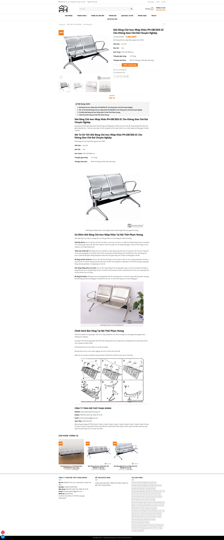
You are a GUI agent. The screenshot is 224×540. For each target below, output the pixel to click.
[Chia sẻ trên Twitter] (118, 76)
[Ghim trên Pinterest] (124, 76)
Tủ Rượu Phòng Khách (137, 531)
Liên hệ (163, 2)
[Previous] (61, 53)
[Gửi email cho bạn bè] (121, 76)
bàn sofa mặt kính (147, 497)
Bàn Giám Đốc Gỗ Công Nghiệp (139, 482)
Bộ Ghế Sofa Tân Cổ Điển (138, 508)
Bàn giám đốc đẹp (150, 488)
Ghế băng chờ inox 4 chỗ (158, 511)
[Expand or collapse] (147, 104)
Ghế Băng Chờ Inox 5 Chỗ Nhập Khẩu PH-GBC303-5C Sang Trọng (71, 467)
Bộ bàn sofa (161, 502)
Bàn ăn (146, 502)
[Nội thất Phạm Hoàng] (67, 9)
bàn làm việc (161, 491)
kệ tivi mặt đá (153, 528)
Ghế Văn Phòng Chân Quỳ (138, 516)
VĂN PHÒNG (68, 16)
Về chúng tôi (151, 2)
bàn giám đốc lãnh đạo (155, 485)
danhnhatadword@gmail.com (88, 418)
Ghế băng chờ (135, 511)
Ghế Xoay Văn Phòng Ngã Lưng (140, 528)
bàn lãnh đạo (135, 494)
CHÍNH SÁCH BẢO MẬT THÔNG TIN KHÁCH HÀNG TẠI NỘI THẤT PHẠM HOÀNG (111, 484)
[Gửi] (131, 9)
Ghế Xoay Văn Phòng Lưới (156, 525)
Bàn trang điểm (136, 499)
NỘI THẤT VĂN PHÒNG (74, 24)
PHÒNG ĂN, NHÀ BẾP (97, 16)
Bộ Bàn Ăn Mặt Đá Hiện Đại (139, 505)
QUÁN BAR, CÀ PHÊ (127, 16)
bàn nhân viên (144, 494)
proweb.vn (128, 538)
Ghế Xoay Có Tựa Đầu (149, 519)
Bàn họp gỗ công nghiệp (138, 491)
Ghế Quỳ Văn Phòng (146, 514)
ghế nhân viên (135, 514)
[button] (61, 77)
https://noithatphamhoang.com (90, 412)
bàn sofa (158, 494)
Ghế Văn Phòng (157, 514)
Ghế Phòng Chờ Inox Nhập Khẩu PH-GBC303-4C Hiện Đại (98, 467)
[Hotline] (3, 532)
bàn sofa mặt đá (157, 497)
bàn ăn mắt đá (153, 502)
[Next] (107, 53)
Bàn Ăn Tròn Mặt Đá (137, 502)
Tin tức (158, 2)
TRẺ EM (153, 16)
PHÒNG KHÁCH (81, 16)
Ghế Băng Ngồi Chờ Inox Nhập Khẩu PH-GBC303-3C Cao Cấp (125, 467)
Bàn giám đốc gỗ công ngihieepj (140, 485)
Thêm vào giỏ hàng (129, 65)
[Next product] (163, 24)
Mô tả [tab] (112, 98)
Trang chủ (62, 24)
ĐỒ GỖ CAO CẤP (112, 19)
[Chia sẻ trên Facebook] (114, 76)
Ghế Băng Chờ (87, 24)
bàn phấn (151, 494)
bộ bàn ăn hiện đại (159, 505)
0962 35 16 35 (97, 415)
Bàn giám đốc (152, 482)
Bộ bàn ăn (150, 505)
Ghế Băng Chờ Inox (120, 72)
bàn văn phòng (151, 499)
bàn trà (143, 499)
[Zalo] (3, 537)
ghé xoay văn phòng (151, 508)
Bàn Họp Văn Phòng (151, 491)
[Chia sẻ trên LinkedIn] (127, 76)
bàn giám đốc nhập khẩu (138, 488)
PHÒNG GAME (142, 16)
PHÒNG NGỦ (112, 16)
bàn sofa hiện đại (136, 497)
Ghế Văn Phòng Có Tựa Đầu (154, 516)
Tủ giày (160, 528)
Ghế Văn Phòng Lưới (137, 519)
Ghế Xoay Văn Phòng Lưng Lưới (140, 525)
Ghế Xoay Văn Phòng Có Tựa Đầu (140, 522)
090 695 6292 (84, 415)
